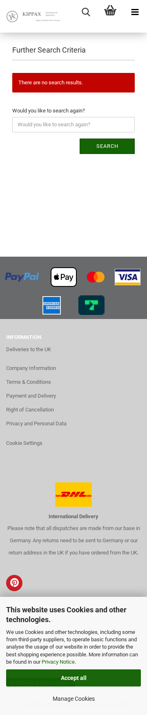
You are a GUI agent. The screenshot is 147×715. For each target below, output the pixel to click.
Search (107, 146)
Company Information (31, 368)
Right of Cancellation (30, 410)
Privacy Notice (58, 662)
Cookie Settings (24, 443)
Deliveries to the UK (28, 349)
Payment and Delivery (31, 396)
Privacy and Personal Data (36, 423)
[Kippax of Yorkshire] (32, 16)
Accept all (74, 678)
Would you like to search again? (48, 111)
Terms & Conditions (28, 382)
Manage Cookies (74, 698)
